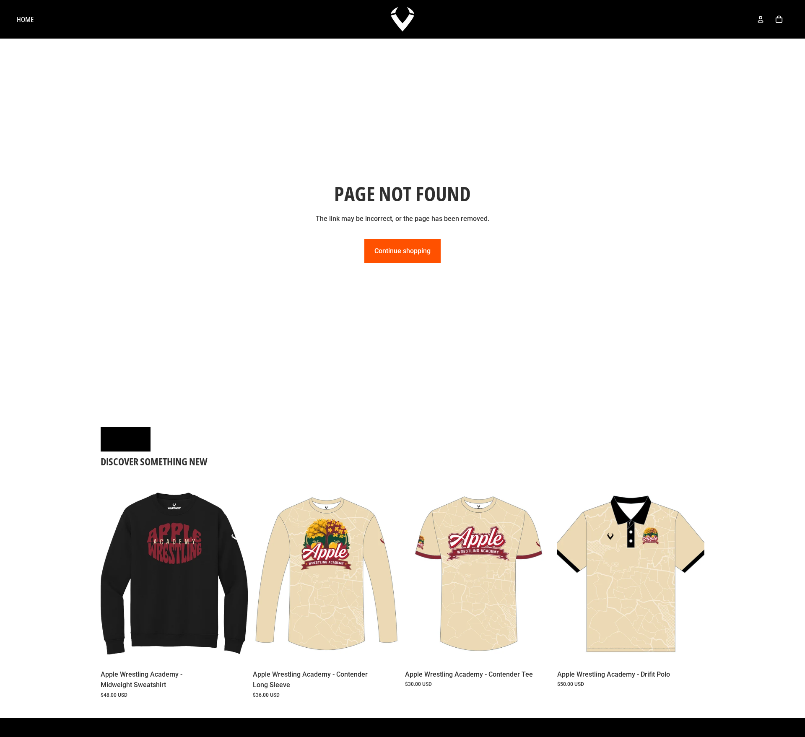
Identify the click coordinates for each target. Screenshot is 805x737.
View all (125, 439)
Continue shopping (402, 251)
